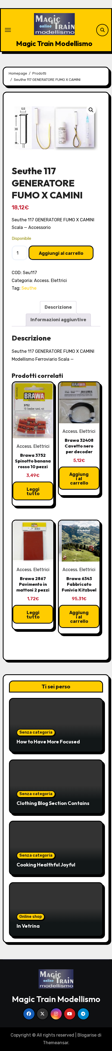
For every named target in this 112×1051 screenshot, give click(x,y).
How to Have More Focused (48, 742)
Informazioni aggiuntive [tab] (58, 319)
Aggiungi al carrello (61, 253)
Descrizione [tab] (58, 307)
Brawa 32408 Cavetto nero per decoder (79, 445)
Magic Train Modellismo (54, 43)
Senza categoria (35, 732)
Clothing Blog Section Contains (53, 803)
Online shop (30, 916)
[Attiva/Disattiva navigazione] (8, 30)
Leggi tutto (32, 491)
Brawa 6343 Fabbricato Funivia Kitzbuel (79, 584)
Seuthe (28, 288)
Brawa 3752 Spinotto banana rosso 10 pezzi (33, 460)
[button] (91, 110)
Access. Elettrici (50, 280)
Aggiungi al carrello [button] (79, 479)
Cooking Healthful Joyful (46, 865)
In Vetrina (28, 926)
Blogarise (87, 1035)
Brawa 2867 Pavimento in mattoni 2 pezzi (32, 584)
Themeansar (55, 1042)
